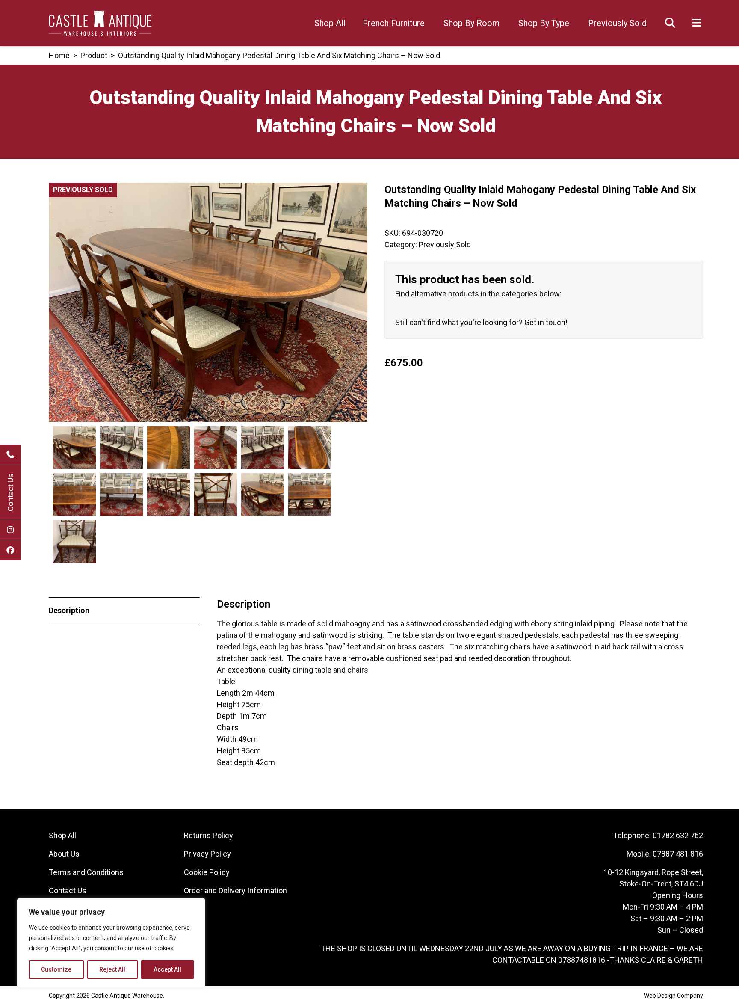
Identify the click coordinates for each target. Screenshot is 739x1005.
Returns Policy (208, 835)
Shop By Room (471, 23)
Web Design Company (673, 995)
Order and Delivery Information (235, 890)
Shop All (330, 23)
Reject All (112, 969)
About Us (64, 853)
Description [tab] (69, 610)
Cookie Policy (207, 872)
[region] (111, 943)
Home (59, 55)
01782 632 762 (678, 835)
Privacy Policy (207, 853)
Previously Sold (617, 23)
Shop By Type (543, 23)
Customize (56, 969)
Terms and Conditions (86, 872)
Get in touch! (546, 322)
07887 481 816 (678, 853)
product (93, 55)
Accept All (167, 969)
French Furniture (394, 23)
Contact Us (10, 492)
